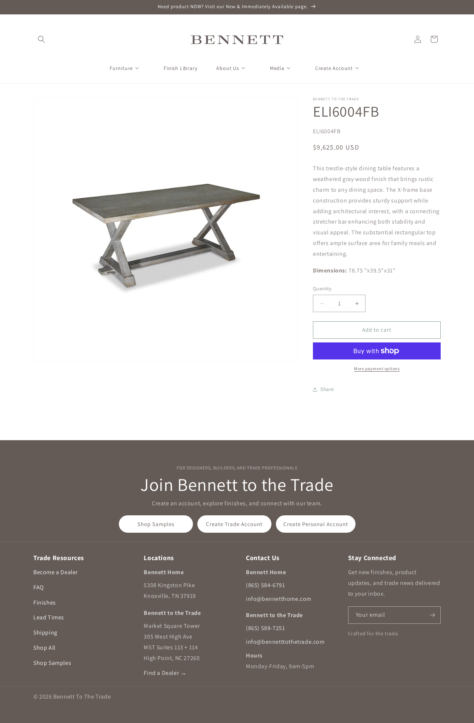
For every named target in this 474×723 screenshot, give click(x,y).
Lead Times (48, 617)
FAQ (38, 587)
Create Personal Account (315, 524)
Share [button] (327, 389)
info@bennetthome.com (278, 599)
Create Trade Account (234, 524)
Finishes (44, 602)
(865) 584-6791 (265, 585)
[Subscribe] (432, 615)
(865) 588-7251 (265, 628)
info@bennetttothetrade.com (285, 642)
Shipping (45, 632)
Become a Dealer (55, 572)
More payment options (377, 368)
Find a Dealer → (165, 673)
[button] (41, 39)
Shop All (44, 648)
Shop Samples (155, 524)
